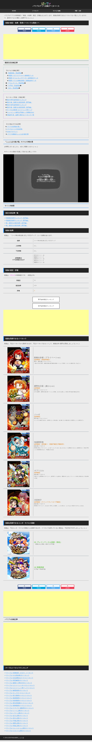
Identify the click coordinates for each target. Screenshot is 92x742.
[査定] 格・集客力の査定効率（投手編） (19, 107)
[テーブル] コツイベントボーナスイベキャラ (20, 685)
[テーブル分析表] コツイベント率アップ (19, 110)
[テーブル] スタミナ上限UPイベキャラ (18, 730)
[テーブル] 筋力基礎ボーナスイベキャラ (19, 695)
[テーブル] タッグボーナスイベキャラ (18, 693)
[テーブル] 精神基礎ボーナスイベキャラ (19, 705)
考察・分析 (78, 11)
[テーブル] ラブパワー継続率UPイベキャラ (20, 708)
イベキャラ (35, 11)
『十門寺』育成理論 (13, 85)
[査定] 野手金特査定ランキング (16, 100)
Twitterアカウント (12, 131)
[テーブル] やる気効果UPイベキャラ (17, 675)
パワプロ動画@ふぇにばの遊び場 (17, 134)
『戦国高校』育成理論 (14, 73)
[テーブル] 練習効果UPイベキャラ (17, 690)
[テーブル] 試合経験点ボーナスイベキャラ (19, 678)
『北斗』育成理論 (13, 88)
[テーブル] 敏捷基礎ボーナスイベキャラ (19, 698)
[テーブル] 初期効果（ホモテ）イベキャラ (19, 673)
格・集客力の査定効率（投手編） (17, 223)
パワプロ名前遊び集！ (13, 126)
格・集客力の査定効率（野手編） (17, 225)
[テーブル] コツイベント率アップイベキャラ (20, 688)
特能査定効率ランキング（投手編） (17, 218)
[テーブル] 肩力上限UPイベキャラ (17, 718)
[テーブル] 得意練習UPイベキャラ (17, 680)
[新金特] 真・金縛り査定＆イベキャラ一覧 (20, 115)
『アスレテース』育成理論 (15, 83)
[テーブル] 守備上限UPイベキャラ (17, 720)
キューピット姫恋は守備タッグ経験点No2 (20, 112)
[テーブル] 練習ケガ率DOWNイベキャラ (19, 683)
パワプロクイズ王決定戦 (14, 129)
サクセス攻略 (56, 11)
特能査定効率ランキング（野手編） (17, 220)
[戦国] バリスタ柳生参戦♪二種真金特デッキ (22, 80)
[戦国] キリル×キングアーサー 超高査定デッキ (23, 78)
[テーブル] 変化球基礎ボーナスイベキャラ (19, 703)
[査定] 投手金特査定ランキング (16, 105)
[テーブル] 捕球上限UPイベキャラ (17, 723)
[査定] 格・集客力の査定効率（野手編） (19, 102)
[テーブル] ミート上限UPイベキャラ (17, 710)
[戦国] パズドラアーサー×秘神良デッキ (21, 75)
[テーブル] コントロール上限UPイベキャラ (20, 728)
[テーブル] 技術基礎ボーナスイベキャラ (19, 700)
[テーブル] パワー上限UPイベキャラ (17, 713)
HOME (14, 11)
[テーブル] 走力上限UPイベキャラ (17, 715)
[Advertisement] (46, 46)
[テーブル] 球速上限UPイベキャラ (17, 725)
